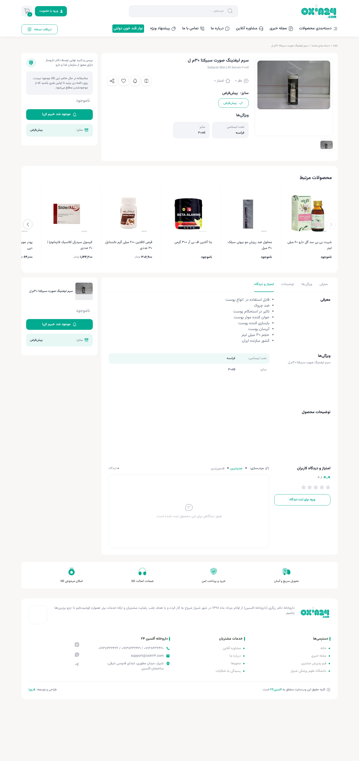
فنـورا (32, 689)
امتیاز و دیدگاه (264, 284)
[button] (28, 224)
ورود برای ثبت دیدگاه (302, 499)
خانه (335, 46)
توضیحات (287, 284)
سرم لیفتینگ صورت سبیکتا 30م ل (289, 46)
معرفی (323, 284)
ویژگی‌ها (306, 284)
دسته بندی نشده (321, 46)
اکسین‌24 (276, 689)
